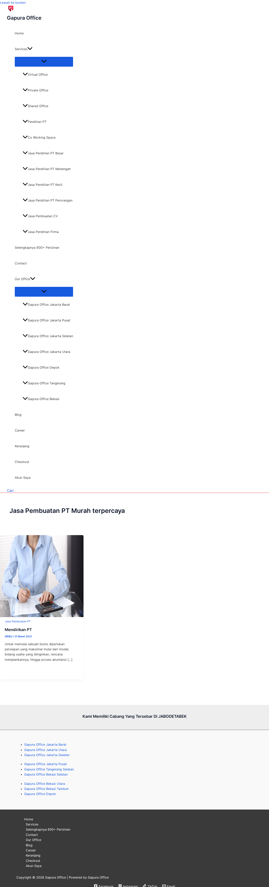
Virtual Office (38, 74)
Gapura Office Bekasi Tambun (46, 789)
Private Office (38, 90)
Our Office (22, 279)
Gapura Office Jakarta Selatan (50, 336)
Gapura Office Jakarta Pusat (49, 320)
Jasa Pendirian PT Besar (46, 153)
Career (20, 430)
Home (19, 33)
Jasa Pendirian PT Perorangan (50, 200)
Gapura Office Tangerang (46, 383)
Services (21, 49)
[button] (29, 49)
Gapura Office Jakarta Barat (49, 304)
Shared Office (38, 106)
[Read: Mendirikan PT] (41, 616)
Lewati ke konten (13, 3)
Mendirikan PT (18, 629)
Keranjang (22, 446)
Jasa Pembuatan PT (18, 621)
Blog (18, 415)
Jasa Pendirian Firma (43, 232)
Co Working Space (42, 137)
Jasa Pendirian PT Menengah (49, 169)
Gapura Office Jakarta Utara (49, 352)
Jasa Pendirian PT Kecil (45, 185)
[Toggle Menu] (44, 61)
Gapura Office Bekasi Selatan (46, 774)
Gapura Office (24, 18)
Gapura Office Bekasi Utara (44, 784)
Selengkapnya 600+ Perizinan (37, 247)
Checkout (22, 462)
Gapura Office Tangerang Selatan (49, 769)
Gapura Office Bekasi (43, 399)
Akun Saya (23, 477)
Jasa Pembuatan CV (43, 216)
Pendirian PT (37, 122)
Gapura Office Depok (43, 367)
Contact (21, 263)
